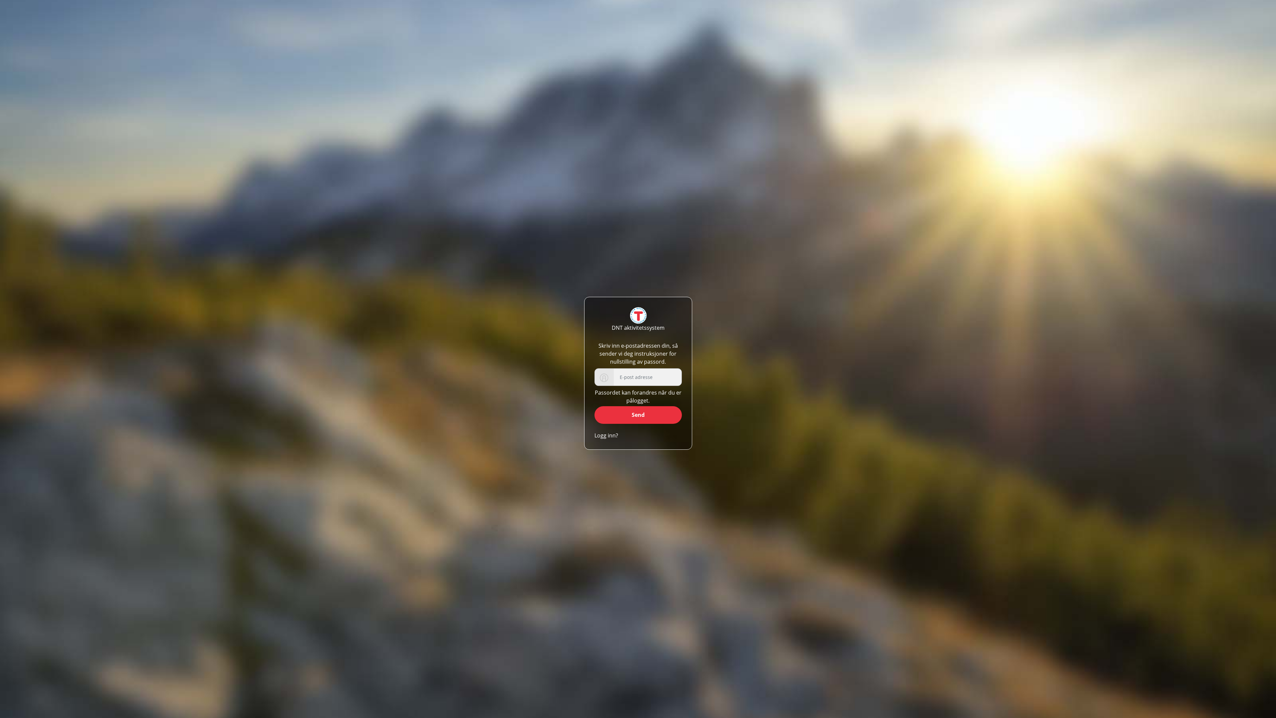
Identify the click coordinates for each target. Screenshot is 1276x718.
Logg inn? (606, 435)
